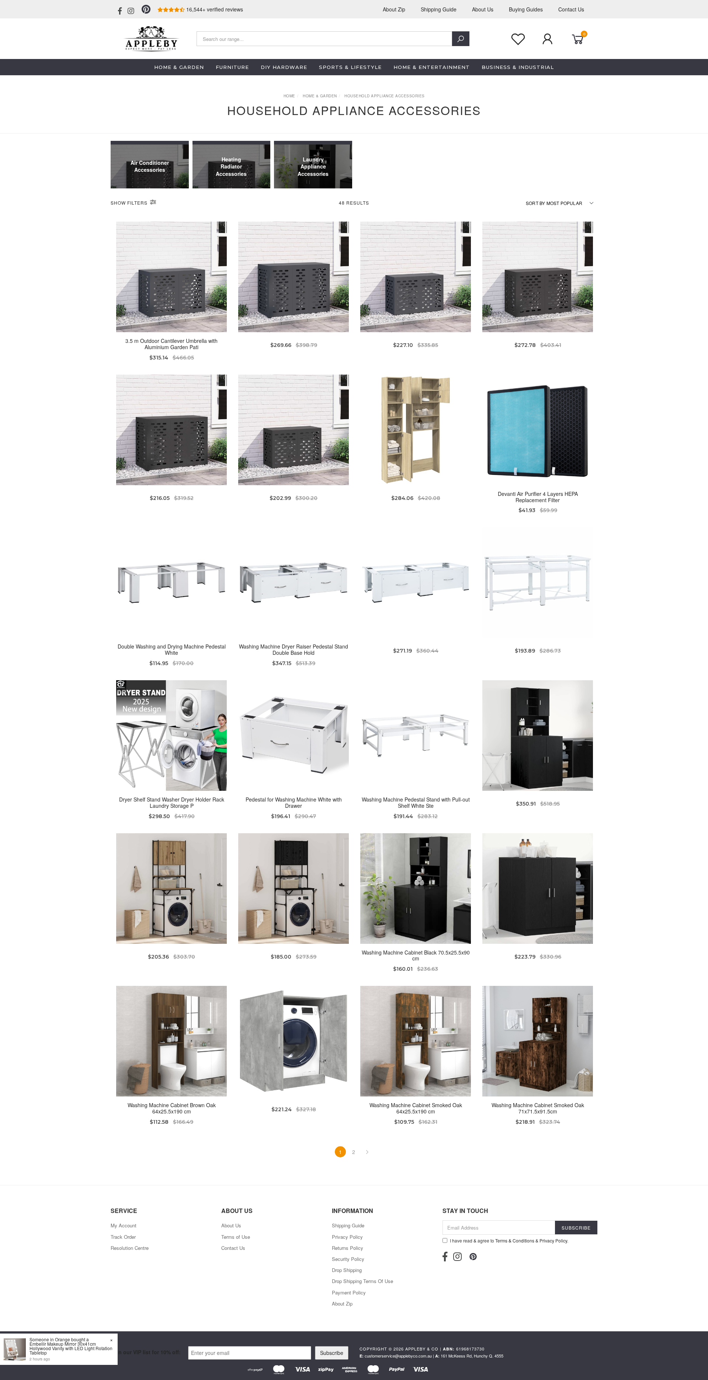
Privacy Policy (347, 1236)
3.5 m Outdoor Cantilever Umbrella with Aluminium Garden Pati (171, 344)
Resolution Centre (130, 1247)
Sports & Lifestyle (350, 67)
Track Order (123, 1236)
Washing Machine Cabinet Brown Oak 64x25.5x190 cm (172, 1108)
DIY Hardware (284, 67)
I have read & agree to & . (509, 1240)
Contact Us (571, 9)
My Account (123, 1225)
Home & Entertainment (431, 67)
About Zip (394, 9)
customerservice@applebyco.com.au (398, 1356)
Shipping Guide (439, 9)
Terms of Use (235, 1236)
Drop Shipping (347, 1269)
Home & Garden (179, 67)
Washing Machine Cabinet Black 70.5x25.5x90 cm (416, 955)
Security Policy (348, 1258)
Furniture (232, 67)
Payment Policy (349, 1292)
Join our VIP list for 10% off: (146, 1352)
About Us (482, 9)
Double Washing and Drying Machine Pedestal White (172, 649)
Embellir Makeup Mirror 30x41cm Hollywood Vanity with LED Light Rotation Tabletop (71, 1348)
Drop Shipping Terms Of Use (362, 1281)
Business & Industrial (518, 67)
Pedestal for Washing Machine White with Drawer (294, 802)
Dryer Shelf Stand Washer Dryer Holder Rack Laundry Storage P (171, 802)
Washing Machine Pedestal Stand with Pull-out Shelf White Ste (416, 802)
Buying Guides (526, 9)
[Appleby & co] (150, 38)
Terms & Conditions (514, 1240)
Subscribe (331, 1352)
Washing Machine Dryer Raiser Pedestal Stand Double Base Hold (293, 649)
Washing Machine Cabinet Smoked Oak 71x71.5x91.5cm (538, 1108)
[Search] (460, 38)
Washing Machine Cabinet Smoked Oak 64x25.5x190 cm (415, 1108)
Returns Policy (347, 1247)
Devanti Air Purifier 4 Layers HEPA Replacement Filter (538, 497)
